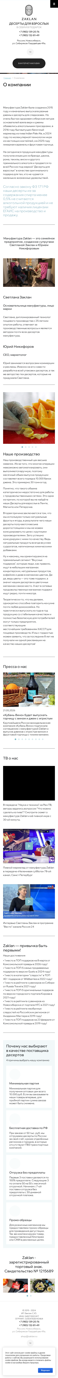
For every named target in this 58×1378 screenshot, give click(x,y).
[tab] (22, 447)
